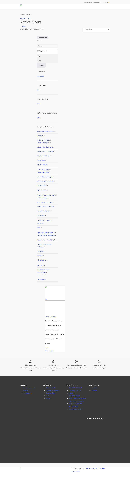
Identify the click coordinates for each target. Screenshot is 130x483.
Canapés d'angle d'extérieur (46, 235)
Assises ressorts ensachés (45, 151)
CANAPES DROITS (43, 170)
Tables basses (41, 260)
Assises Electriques (43, 143)
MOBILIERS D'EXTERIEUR (45, 233)
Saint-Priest (95, 388)
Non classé (40, 265)
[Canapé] (55, 300)
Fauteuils (40, 223)
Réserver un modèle (75, 409)
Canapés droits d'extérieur (45, 240)
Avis (47, 396)
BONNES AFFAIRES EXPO (45, 131)
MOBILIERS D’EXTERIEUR (77, 398)
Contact (48, 398)
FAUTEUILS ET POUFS (44, 221)
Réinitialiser (42, 38)
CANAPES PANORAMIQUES (46, 195)
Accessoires (40, 275)
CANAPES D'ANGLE (43, 140)
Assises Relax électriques (45, 147)
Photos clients (51, 388)
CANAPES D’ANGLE (75, 388)
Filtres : (40, 46)
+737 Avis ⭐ (27, 393)
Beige (24, 26)
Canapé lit (40, 136)
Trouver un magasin (52, 390)
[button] (95, 418)
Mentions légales (91, 468)
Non (38, 90)
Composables (41, 185)
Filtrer (41, 65)
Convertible (40, 76)
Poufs (39, 228)
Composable (41, 160)
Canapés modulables (43, 156)
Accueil (22, 14)
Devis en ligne (50, 393)
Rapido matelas (42, 164)
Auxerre (94, 390)
